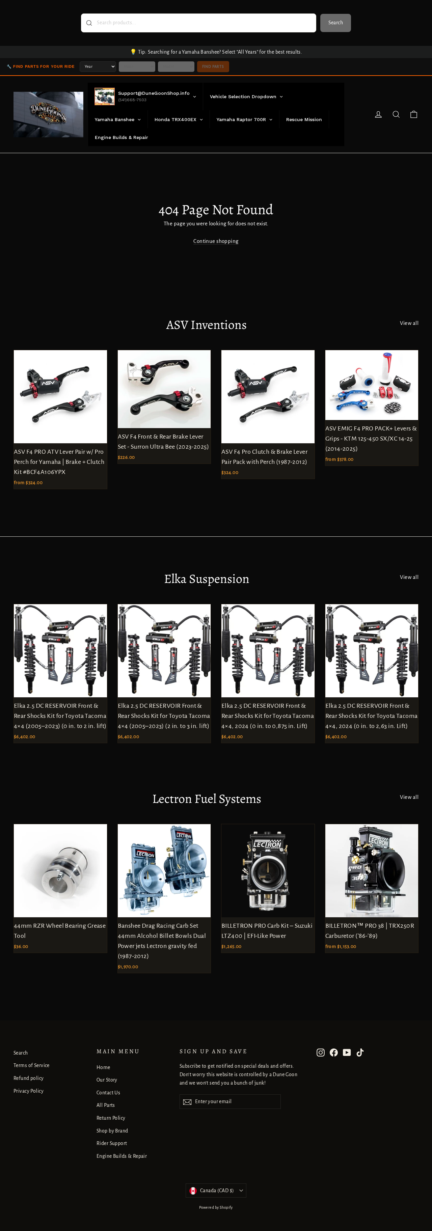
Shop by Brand (112, 1131)
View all (409, 323)
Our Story (107, 1080)
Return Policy (111, 1118)
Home (103, 1067)
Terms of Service (32, 1065)
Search (335, 22)
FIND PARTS (213, 66)
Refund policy (29, 1078)
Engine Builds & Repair (122, 1156)
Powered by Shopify (216, 1207)
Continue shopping (215, 241)
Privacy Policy (29, 1091)
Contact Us (108, 1092)
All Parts (106, 1105)
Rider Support (112, 1143)
